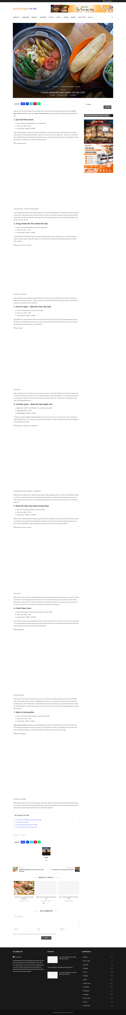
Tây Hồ (58, 17)
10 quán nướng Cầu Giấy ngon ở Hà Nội (26, 824)
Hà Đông (73, 17)
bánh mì (16, 835)
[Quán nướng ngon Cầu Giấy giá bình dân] (46, 888)
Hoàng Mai (98, 990)
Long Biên (98, 994)
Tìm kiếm (88, 104)
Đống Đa (34, 17)
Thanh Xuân (25, 17)
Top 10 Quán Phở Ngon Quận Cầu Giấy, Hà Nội (28, 819)
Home (47, 86)
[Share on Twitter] (31, 103)
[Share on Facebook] (27, 103)
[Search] (112, 17)
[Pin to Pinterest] (35, 103)
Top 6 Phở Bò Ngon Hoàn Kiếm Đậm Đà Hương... (67, 957)
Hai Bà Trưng (98, 983)
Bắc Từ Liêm (98, 961)
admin (53, 95)
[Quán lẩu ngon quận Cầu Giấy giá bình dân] (24, 888)
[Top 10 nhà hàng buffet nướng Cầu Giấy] (68, 888)
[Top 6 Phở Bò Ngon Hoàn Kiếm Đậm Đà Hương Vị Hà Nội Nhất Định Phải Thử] (52, 959)
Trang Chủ (16, 17)
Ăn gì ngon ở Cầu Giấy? (22, 822)
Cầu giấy (23, 835)
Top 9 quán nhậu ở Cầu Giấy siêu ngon (26, 827)
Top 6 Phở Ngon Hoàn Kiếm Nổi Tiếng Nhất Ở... (60, 967)
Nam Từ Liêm (81, 17)
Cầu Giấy (51, 17)
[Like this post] (23, 103)
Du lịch (90, 17)
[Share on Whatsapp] (38, 103)
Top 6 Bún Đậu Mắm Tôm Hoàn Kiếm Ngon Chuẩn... (68, 973)
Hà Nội (98, 979)
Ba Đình (66, 17)
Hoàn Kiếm (43, 17)
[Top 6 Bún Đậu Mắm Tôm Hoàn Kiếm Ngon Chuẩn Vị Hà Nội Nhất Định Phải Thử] (52, 975)
